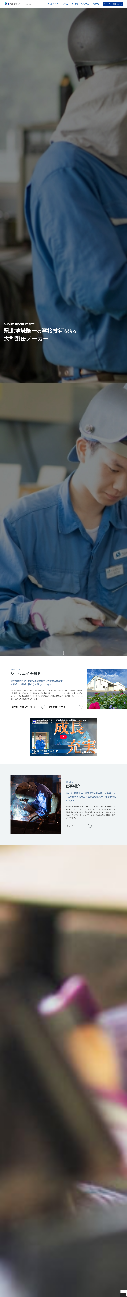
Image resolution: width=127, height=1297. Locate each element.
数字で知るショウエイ (57, 707)
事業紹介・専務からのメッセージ (24, 707)
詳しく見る (71, 826)
